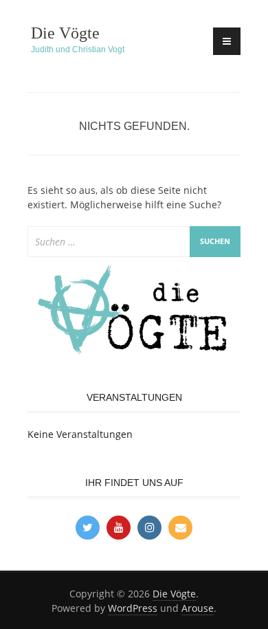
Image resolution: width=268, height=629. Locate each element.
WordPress (132, 608)
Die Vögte (65, 33)
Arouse (197, 608)
